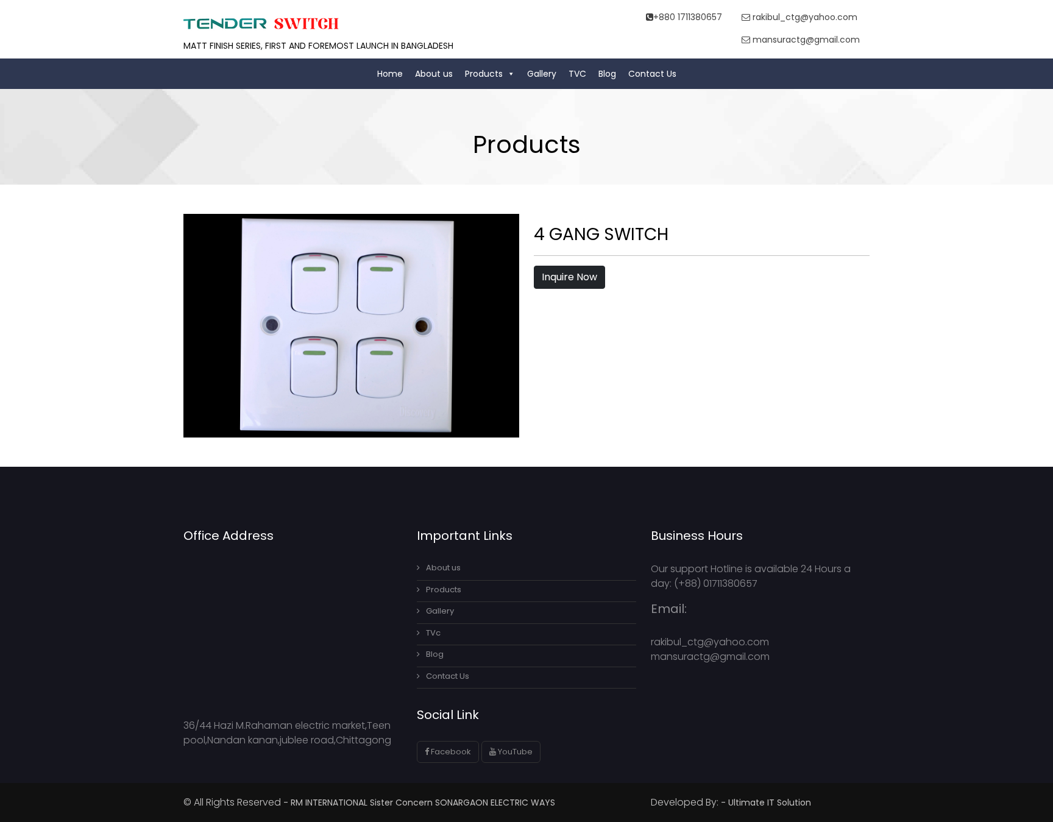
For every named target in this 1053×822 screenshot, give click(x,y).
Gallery (541, 74)
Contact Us (652, 74)
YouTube (514, 751)
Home (390, 74)
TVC (577, 74)
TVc (433, 633)
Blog (607, 74)
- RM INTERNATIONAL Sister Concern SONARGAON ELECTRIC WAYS (419, 802)
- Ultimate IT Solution (767, 802)
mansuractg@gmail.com (805, 40)
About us (434, 74)
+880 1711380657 (687, 17)
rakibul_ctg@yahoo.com (803, 17)
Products (484, 74)
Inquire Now (569, 277)
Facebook (450, 751)
